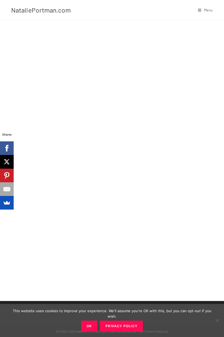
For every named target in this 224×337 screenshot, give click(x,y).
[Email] (7, 189)
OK (89, 326)
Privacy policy (121, 326)
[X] (7, 162)
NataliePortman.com (41, 10)
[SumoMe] (7, 203)
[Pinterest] (7, 175)
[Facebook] (7, 148)
